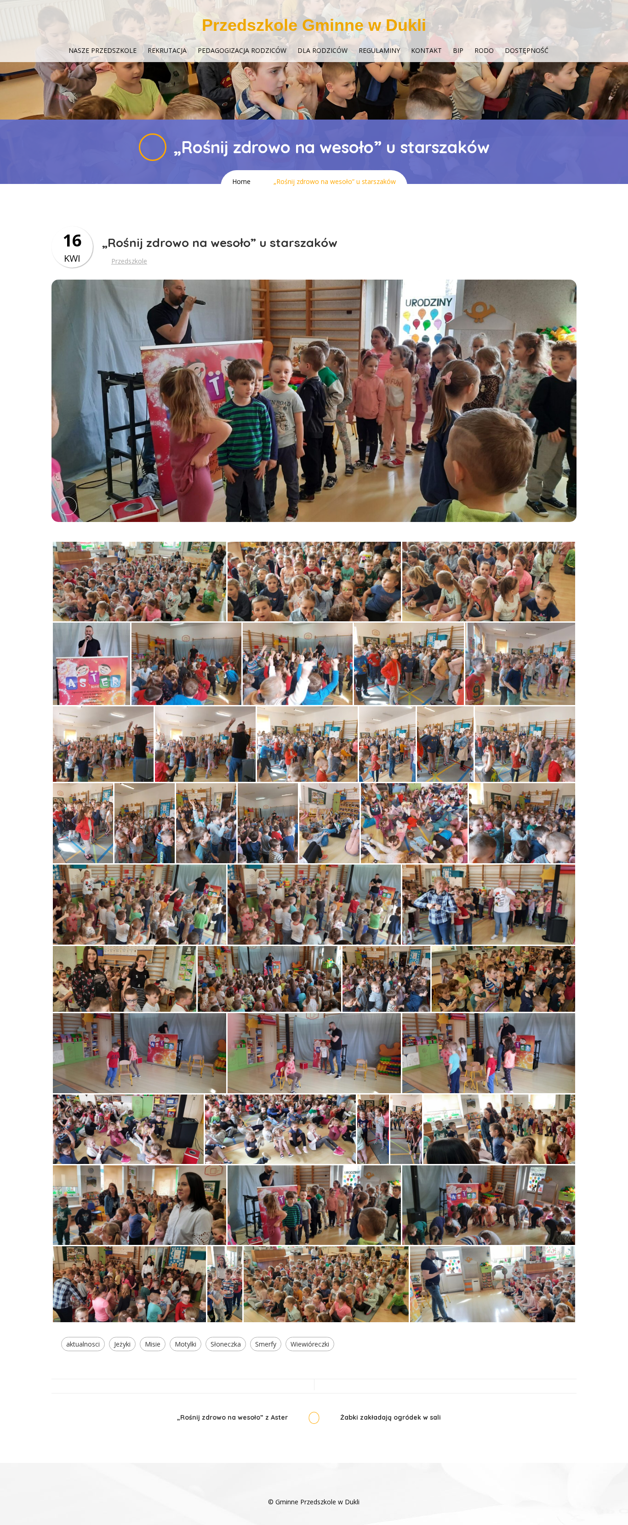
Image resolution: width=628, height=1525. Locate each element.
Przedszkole (129, 261)
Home (241, 181)
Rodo (484, 50)
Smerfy (265, 1344)
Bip (458, 50)
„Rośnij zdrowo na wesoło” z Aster (232, 1418)
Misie (152, 1344)
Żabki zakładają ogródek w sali (390, 1418)
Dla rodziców (322, 50)
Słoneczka (226, 1344)
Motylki (185, 1344)
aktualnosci (83, 1344)
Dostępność (526, 50)
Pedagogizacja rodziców (242, 50)
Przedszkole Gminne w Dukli (314, 25)
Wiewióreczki (310, 1344)
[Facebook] (314, 1488)
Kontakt (426, 50)
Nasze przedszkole (103, 50)
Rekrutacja (167, 50)
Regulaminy (379, 50)
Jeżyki (122, 1344)
